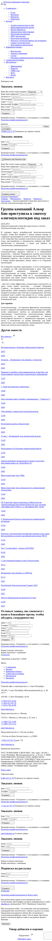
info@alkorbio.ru (7, 709)
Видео (13, 75)
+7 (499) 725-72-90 (8, 722)
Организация (7, 99)
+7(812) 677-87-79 (8, 740)
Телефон (5, 144)
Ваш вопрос (6, 109)
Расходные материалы (20, 38)
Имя (3, 142)
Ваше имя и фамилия (10, 94)
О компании (11, 8)
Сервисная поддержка (15, 60)
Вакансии (15, 17)
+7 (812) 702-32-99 (8, 705)
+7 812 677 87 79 (8, 806)
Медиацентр (11, 62)
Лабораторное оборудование (22, 32)
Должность (6, 97)
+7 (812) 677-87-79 (8, 703)
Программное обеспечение (22, 45)
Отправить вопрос (9, 194)
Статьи (13, 56)
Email (3, 633)
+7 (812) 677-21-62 (8, 701)
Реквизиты (15, 19)
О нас (13, 12)
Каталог (9, 21)
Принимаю (6, 924)
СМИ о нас (15, 71)
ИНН (3, 631)
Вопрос (5, 636)
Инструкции (16, 51)
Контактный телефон (10, 104)
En (5, 4)
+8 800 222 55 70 (8, 131)
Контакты (15, 15)
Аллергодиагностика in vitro (22, 25)
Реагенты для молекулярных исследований (28, 41)
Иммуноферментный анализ (22, 27)
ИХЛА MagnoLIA (18, 30)
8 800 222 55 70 (7, 778)
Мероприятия (16, 66)
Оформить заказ (25, 939)
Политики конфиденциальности (14, 120)
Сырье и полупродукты (20, 43)
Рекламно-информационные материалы (27, 58)
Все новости (6, 336)
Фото (13, 73)
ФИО (4, 623)
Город (4, 628)
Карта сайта (6, 770)
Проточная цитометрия (20, 34)
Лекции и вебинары (19, 53)
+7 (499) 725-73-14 (8, 724)
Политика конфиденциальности (14, 682)
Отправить (6, 113)
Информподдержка (14, 47)
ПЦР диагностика (18, 36)
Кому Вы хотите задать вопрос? (14, 92)
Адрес (4, 102)
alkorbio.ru (5, 904)
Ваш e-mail (6, 107)
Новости (14, 68)
